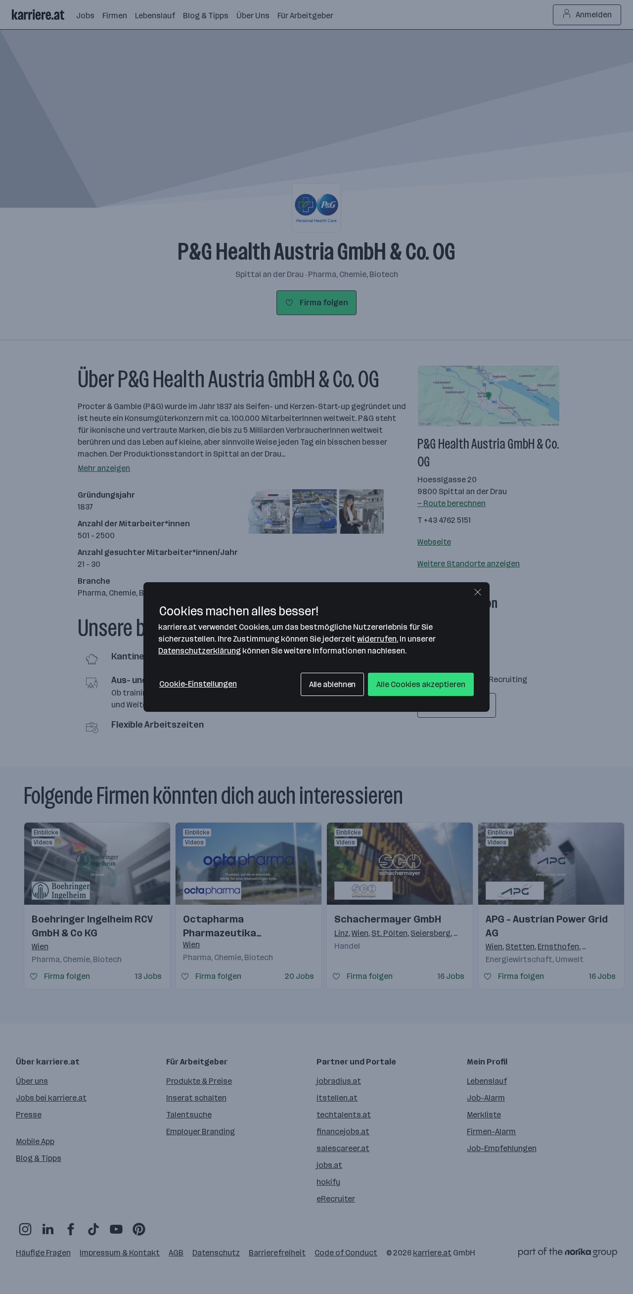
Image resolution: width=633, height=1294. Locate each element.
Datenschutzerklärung (199, 650)
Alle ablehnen (332, 684)
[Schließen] (478, 592)
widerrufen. (377, 639)
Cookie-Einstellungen (198, 684)
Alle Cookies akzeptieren (420, 684)
